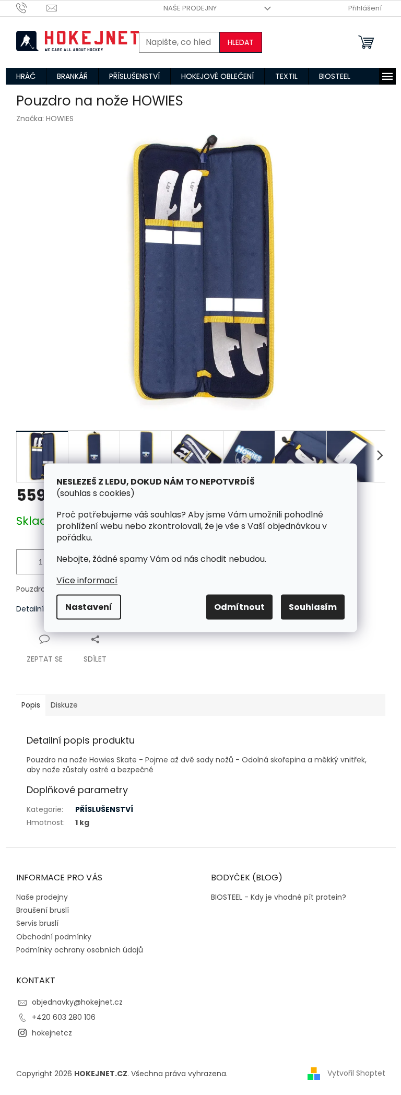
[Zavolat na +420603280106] (31, 8)
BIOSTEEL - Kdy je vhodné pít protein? (278, 897)
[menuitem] (26, 76)
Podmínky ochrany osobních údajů (79, 950)
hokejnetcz (52, 1033)
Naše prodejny (190, 8)
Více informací (86, 580)
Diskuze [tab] (64, 705)
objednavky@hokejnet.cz (77, 1002)
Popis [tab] (30, 705)
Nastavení (88, 607)
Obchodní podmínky (53, 937)
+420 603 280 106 (64, 1017)
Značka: (45, 118)
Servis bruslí (37, 923)
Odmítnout (239, 607)
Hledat (241, 42)
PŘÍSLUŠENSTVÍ (104, 809)
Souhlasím (313, 607)
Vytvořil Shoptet (356, 1073)
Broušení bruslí (42, 910)
